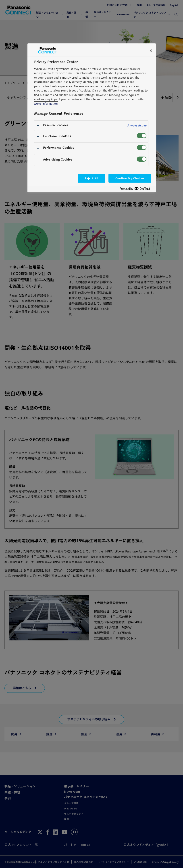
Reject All (91, 178)
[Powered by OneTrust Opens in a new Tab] (137, 189)
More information (46, 104)
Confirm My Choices (129, 178)
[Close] (151, 50)
